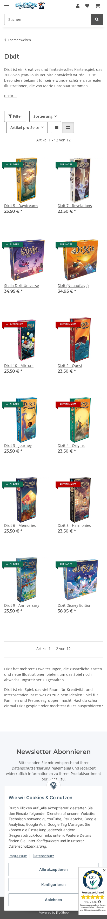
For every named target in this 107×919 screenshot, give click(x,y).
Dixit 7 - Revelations (75, 205)
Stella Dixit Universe (21, 285)
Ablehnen (53, 899)
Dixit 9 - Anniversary (21, 605)
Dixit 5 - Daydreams (21, 205)
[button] (77, 6)
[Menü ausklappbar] (6, 3)
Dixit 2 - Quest (70, 365)
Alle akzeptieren (53, 869)
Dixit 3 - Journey (18, 445)
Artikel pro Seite (24, 127)
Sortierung (43, 116)
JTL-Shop (62, 912)
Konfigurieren (53, 884)
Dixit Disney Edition (74, 605)
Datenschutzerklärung (31, 768)
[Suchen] (97, 19)
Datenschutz (43, 856)
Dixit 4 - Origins (71, 445)
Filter (17, 116)
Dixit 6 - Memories (20, 525)
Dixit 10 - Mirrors (19, 365)
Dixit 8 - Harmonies (74, 525)
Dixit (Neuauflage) (73, 285)
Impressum (18, 856)
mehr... (10, 95)
